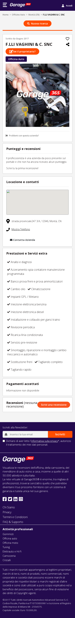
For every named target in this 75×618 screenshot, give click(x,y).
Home (6, 14)
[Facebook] (5, 499)
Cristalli (7, 560)
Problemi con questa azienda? (24, 135)
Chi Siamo (9, 507)
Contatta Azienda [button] (24, 240)
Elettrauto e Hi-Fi (12, 551)
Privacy (7, 512)
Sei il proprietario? (24, 51)
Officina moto (10, 542)
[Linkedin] (15, 499)
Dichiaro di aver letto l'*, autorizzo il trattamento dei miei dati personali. (38, 442)
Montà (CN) (34, 14)
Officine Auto (18, 14)
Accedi (69, 5)
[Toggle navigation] (5, 5)
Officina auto (10, 538)
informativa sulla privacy (44, 441)
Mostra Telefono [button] (21, 229)
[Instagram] (21, 499)
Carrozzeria (9, 555)
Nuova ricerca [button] (39, 23)
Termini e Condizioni (15, 517)
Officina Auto (16, 59)
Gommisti (8, 534)
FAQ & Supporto (13, 522)
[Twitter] (10, 499)
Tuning (6, 547)
